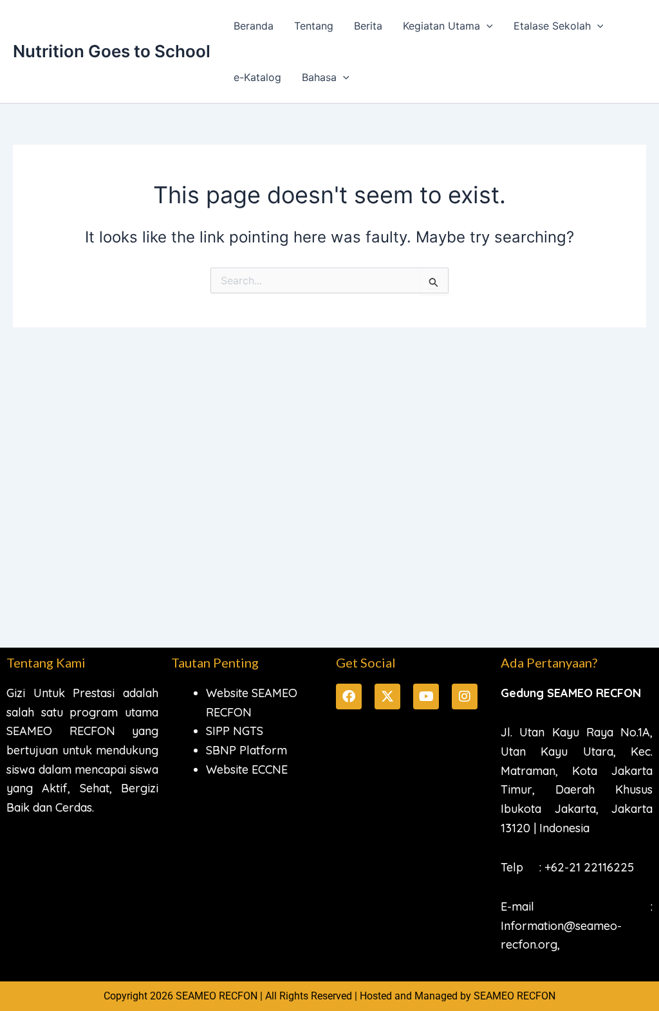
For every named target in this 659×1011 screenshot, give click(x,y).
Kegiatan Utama (441, 25)
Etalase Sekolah (552, 25)
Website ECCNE (247, 769)
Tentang (313, 25)
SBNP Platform (246, 750)
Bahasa (319, 77)
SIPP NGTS (234, 731)
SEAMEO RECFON (514, 996)
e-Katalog (257, 77)
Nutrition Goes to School (111, 51)
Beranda (254, 25)
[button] (486, 25)
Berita (368, 25)
